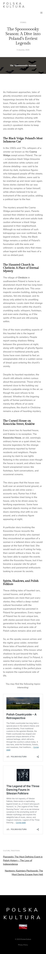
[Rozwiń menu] (41, 12)
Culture (6, 851)
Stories (23, 22)
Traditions (15, 851)
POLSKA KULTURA (14, 5)
